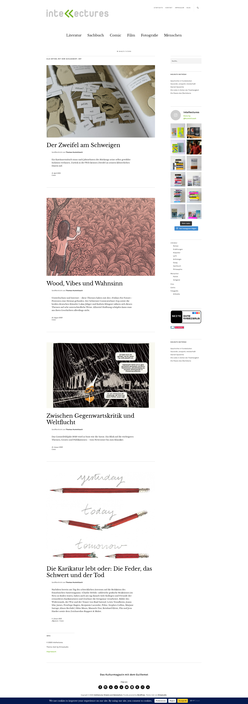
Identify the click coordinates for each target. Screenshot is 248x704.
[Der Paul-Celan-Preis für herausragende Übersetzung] (178, 211)
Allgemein (55, 621)
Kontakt (168, 8)
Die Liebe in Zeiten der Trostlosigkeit (185, 90)
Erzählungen (178, 249)
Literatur (74, 35)
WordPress (141, 695)
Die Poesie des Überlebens (181, 93)
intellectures (98, 695)
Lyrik (175, 256)
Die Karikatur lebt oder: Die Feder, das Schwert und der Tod (99, 572)
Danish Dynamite (177, 87)
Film (131, 35)
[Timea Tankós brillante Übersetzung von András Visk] (194, 163)
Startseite (158, 8)
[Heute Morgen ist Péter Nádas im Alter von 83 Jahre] (194, 130)
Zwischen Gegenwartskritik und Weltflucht (90, 419)
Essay (175, 263)
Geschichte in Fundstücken (181, 81)
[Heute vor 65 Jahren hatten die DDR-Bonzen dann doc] (194, 179)
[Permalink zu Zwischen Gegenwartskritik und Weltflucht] (101, 407)
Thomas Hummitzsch (74, 152)
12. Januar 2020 (57, 447)
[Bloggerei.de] (177, 328)
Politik (175, 276)
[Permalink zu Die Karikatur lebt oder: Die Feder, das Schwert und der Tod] (101, 560)
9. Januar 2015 (57, 619)
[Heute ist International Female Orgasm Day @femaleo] (194, 195)
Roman (176, 246)
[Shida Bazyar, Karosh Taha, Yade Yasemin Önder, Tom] (178, 195)
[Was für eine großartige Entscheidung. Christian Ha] (178, 130)
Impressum (179, 8)
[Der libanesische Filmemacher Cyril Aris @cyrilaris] (194, 147)
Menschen (173, 35)
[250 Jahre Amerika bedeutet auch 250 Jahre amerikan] (178, 163)
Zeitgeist (176, 280)
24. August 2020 (57, 318)
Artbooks (176, 294)
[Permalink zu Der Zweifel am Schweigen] (101, 136)
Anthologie (177, 259)
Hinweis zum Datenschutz (113, 695)
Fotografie (149, 35)
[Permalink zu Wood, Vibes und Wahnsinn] (101, 275)
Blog (189, 8)
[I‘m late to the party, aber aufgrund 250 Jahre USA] (178, 179)
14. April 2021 (56, 173)
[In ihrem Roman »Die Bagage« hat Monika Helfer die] (194, 211)
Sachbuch (95, 35)
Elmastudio (162, 695)
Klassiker (176, 253)
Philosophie (177, 269)
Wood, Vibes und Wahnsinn (85, 283)
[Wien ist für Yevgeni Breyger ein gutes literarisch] (178, 147)
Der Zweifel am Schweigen (83, 145)
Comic (115, 35)
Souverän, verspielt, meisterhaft (183, 84)
